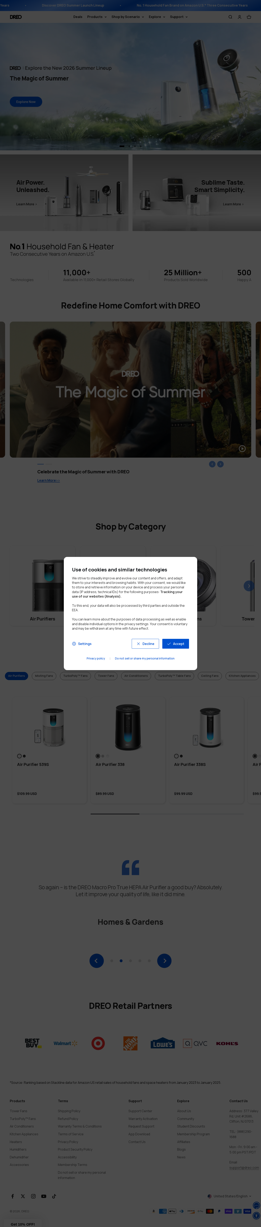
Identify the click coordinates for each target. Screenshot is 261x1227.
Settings (85, 643)
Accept (178, 643)
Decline (148, 643)
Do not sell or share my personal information (145, 658)
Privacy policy (96, 658)
